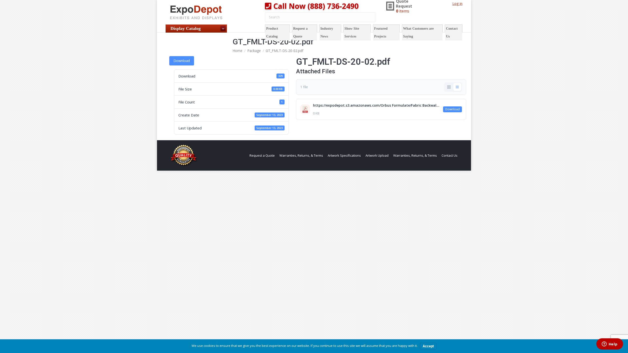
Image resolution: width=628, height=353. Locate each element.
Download (181, 60)
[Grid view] (449, 87)
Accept (428, 346)
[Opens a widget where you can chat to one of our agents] (609, 344)
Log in (457, 3)
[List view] (457, 87)
